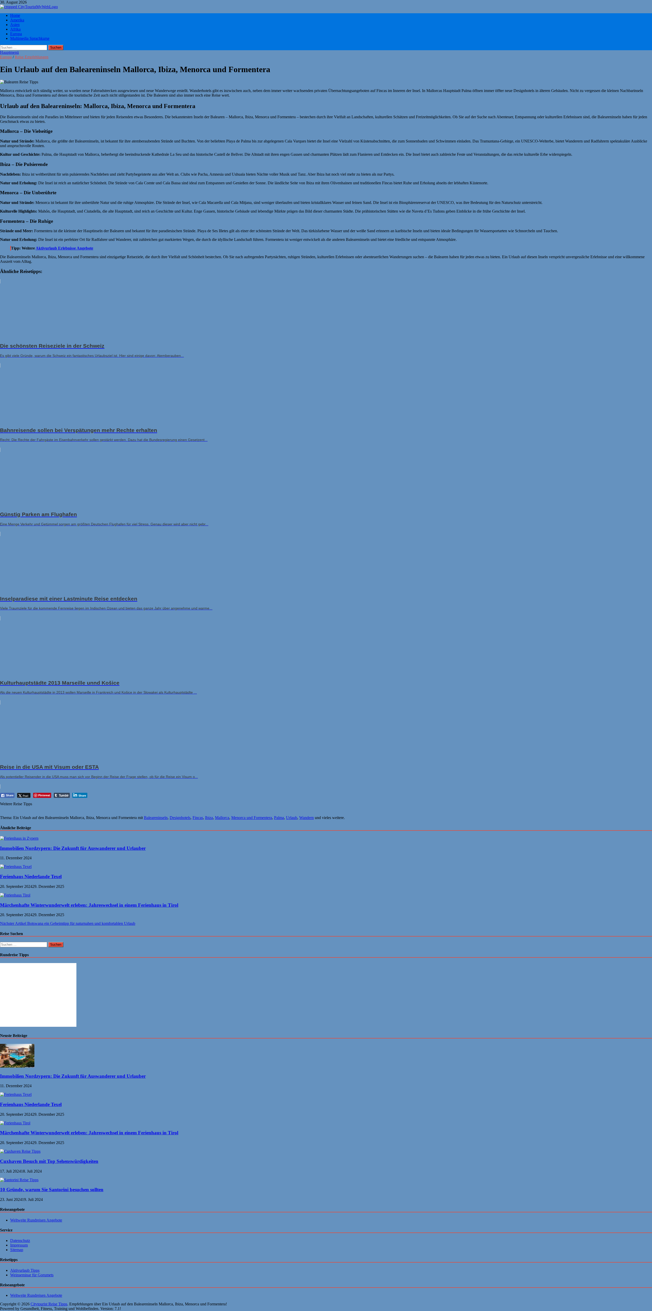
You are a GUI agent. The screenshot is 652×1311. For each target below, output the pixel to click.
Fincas (198, 817)
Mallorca (222, 817)
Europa (16, 34)
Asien (15, 24)
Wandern (306, 817)
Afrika (15, 29)
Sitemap (16, 1250)
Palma (279, 817)
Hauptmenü (9, 52)
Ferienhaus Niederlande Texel (31, 876)
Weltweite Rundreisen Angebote (36, 1220)
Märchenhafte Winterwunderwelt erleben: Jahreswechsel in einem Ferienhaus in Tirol (89, 905)
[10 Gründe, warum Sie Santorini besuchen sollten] (19, 1180)
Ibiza (209, 817)
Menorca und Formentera (251, 817)
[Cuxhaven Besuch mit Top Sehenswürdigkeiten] (20, 1151)
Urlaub (291, 817)
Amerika (17, 20)
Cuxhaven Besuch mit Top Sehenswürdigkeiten (49, 1161)
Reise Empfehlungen (31, 57)
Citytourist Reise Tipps (49, 1304)
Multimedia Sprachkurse (29, 38)
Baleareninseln (156, 817)
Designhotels (180, 817)
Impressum (19, 1245)
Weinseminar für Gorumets (31, 1275)
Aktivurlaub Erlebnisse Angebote (64, 248)
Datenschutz (20, 1240)
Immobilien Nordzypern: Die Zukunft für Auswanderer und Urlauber (73, 848)
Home (15, 15)
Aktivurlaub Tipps (24, 1270)
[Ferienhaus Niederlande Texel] (16, 866)
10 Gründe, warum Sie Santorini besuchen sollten (51, 1189)
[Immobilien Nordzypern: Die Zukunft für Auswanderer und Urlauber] (19, 838)
